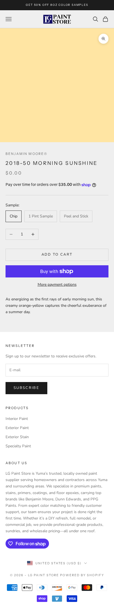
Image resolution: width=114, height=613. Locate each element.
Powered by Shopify (82, 575)
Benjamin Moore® (26, 154)
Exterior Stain (17, 437)
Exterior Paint (17, 427)
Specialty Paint (18, 446)
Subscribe (26, 387)
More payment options (57, 284)
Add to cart (57, 254)
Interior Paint (17, 418)
